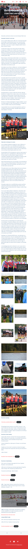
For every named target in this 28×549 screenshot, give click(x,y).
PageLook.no (19, 544)
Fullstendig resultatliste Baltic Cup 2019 (8, 422)
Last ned (18, 422)
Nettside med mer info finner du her (8, 514)
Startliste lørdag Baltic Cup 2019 (7, 526)
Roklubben (9, 18)
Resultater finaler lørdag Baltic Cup (7, 456)
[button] (13, 1)
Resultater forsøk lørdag (5, 475)
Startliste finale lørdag (5, 479)
